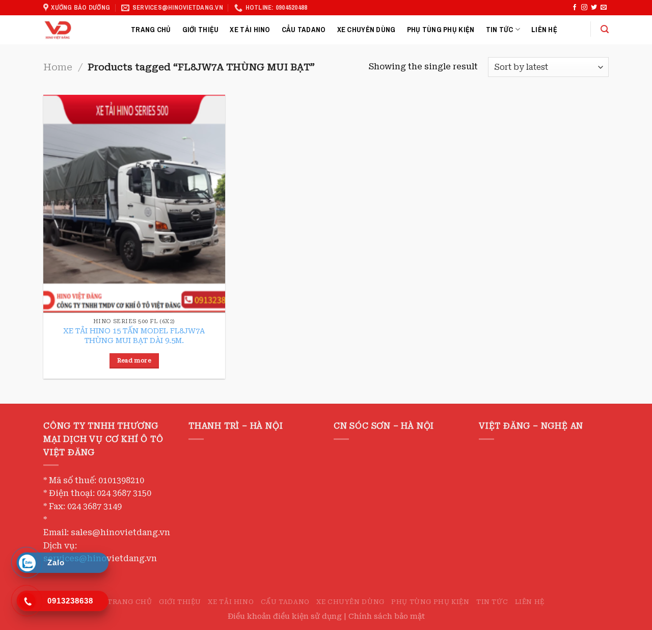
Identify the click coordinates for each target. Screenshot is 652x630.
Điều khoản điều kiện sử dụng (286, 616)
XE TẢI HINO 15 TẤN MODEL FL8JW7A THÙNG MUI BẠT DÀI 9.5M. (134, 336)
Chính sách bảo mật (386, 616)
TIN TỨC (499, 29)
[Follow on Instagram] (584, 7)
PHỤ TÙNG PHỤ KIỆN (441, 29)
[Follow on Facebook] (575, 7)
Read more (134, 360)
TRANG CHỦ (151, 29)
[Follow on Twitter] (594, 7)
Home (57, 67)
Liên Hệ (544, 29)
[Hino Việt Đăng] (79, 29)
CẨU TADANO (304, 29)
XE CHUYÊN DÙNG (366, 29)
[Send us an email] (604, 7)
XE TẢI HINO (250, 29)
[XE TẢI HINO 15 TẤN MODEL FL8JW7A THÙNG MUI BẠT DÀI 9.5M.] (134, 204)
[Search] (605, 29)
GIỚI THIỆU (200, 29)
